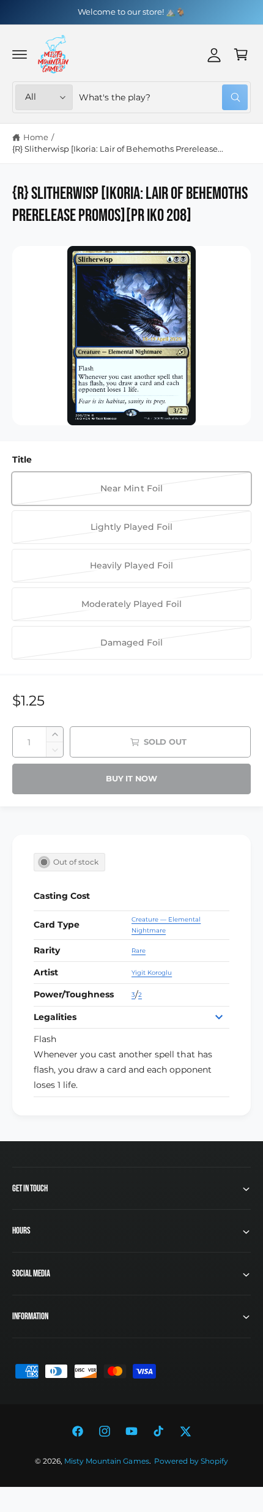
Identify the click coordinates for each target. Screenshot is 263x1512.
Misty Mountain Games (106, 1461)
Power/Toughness (74, 994)
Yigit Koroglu (152, 973)
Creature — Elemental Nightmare (166, 924)
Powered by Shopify (191, 1461)
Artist (46, 972)
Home (35, 137)
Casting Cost (62, 895)
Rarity (47, 950)
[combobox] (163, 97)
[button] (19, 54)
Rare (139, 951)
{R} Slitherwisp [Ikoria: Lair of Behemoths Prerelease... (117, 149)
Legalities (55, 1016)
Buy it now (131, 778)
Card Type (57, 924)
